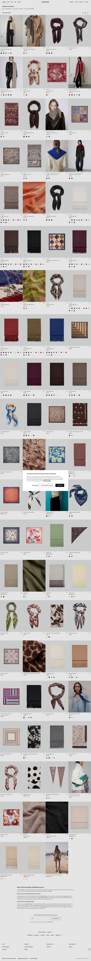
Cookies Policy (47, 480)
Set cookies (35, 485)
